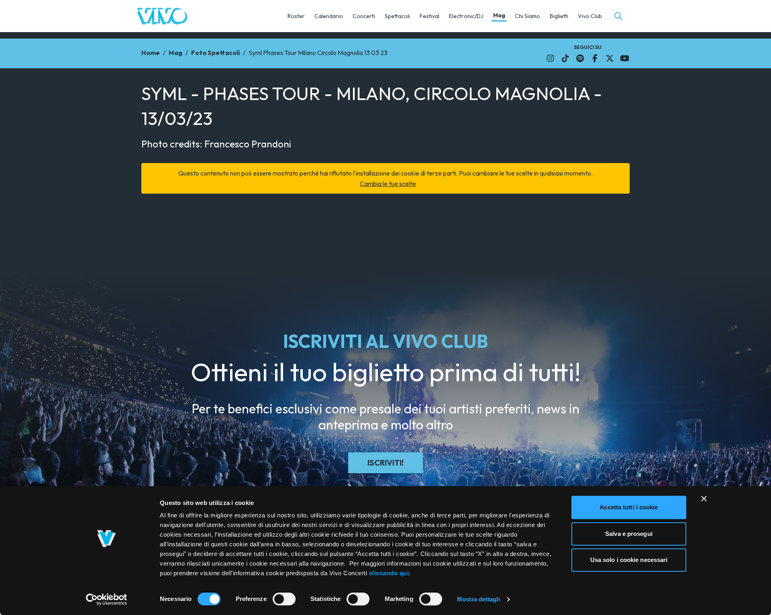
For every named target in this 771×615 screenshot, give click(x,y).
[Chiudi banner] (704, 498)
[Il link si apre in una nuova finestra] (550, 58)
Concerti (364, 16)
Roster (296, 16)
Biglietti (559, 16)
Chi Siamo (527, 16)
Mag (499, 15)
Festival (429, 16)
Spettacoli (397, 16)
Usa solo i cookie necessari (629, 559)
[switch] (284, 599)
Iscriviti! (385, 463)
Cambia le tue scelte (388, 184)
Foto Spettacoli (215, 53)
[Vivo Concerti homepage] (162, 16)
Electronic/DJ (466, 16)
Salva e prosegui (629, 533)
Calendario (328, 16)
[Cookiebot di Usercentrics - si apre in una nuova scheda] (106, 599)
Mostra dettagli (478, 599)
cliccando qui (389, 573)
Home (150, 53)
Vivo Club (590, 16)
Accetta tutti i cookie (629, 507)
